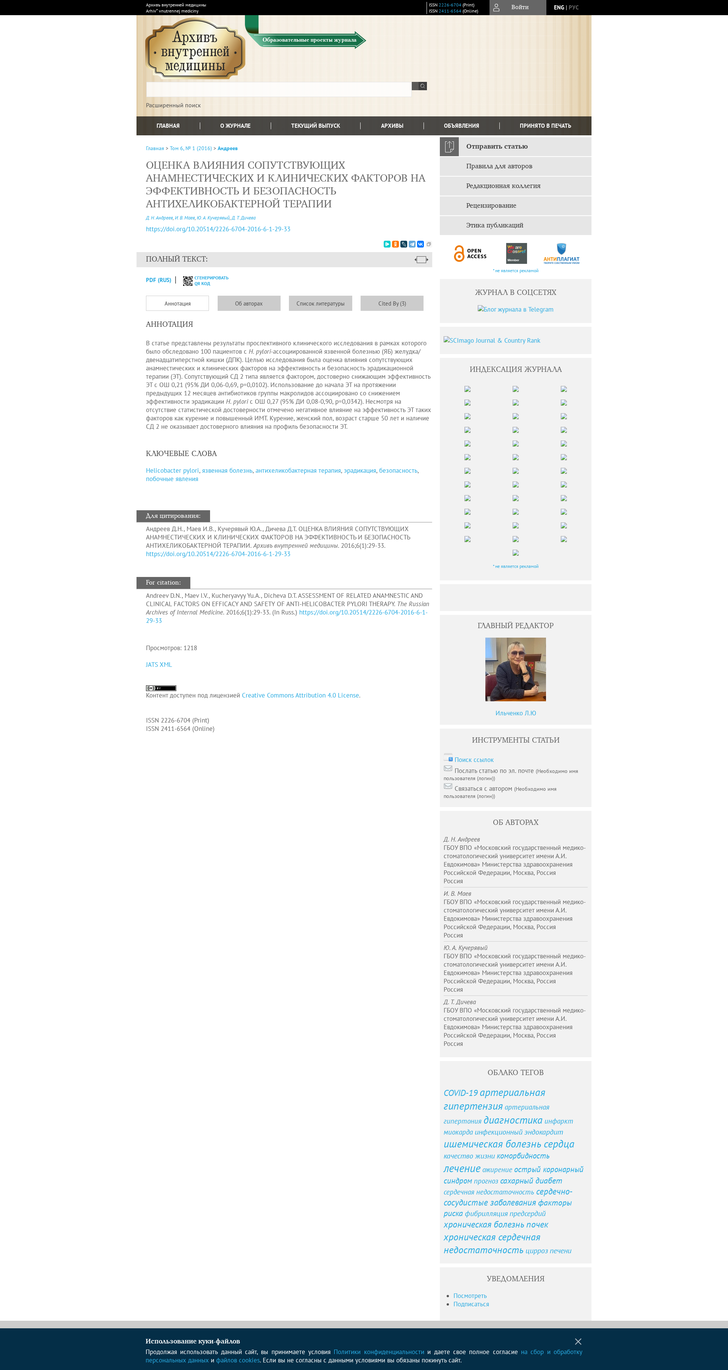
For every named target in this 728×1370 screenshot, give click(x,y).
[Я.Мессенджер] (387, 244)
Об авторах (249, 303)
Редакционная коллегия (503, 186)
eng (559, 7)
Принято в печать (545, 125)
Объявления (461, 125)
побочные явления (172, 479)
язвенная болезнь (227, 470)
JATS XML (159, 664)
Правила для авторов (499, 166)
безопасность (398, 470)
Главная (168, 125)
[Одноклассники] (395, 244)
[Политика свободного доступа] (470, 253)
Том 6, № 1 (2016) (191, 148)
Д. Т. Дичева (244, 218)
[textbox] (279, 89)
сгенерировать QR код (207, 280)
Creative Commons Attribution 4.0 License (300, 695)
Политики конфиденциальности (379, 1352)
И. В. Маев (185, 218)
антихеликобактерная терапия (298, 470)
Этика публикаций (494, 225)
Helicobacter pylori (172, 470)
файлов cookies (238, 1360)
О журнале (235, 125)
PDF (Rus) (158, 280)
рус (574, 7)
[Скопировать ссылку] (428, 244)
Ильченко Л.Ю (516, 713)
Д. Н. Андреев (159, 218)
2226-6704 (450, 5)
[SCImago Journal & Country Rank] (516, 340)
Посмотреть (470, 1296)
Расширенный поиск (173, 105)
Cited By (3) (392, 303)
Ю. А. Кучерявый (213, 218)
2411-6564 (450, 11)
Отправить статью (497, 146)
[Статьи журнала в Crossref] (516, 253)
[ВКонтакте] (420, 244)
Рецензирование (491, 205)
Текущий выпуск (315, 125)
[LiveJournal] (403, 244)
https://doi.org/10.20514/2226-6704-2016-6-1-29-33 (218, 229)
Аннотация (178, 303)
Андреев (228, 148)
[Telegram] (412, 244)
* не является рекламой (516, 270)
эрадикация (360, 470)
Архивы (392, 125)
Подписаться (471, 1304)
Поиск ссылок (474, 760)
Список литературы (321, 303)
